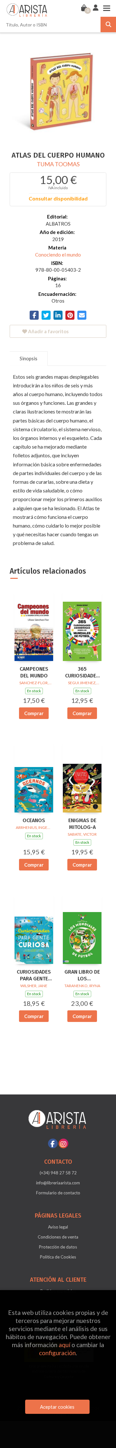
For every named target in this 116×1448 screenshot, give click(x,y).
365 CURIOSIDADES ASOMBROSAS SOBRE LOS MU (82, 672)
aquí (64, 1344)
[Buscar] (108, 24)
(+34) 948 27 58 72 (58, 1172)
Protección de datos (58, 1246)
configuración (57, 1352)
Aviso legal (58, 1226)
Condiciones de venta (58, 1236)
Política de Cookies (58, 1256)
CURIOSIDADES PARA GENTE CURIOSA (34, 975)
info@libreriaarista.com (58, 1182)
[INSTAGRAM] (63, 1143)
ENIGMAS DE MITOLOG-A (82, 823)
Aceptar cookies (57, 1407)
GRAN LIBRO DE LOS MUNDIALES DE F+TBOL (82, 975)
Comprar (34, 713)
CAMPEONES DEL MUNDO (34, 672)
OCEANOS (34, 820)
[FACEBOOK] (53, 1143)
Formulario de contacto (58, 1192)
